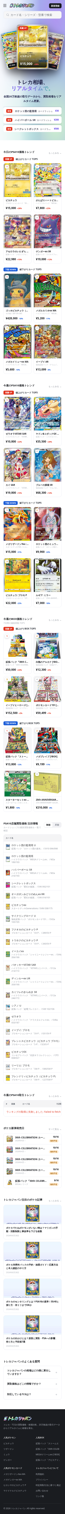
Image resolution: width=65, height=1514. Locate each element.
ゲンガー (7, 1460)
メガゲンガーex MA (12, 1479)
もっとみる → (55, 152)
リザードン (8, 1448)
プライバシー (42, 1479)
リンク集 (40, 1496)
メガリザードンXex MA (14, 1474)
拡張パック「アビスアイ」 (48, 1460)
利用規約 (40, 1474)
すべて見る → (55, 1129)
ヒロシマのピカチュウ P (14, 1485)
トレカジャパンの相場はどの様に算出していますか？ (32, 1372)
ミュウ (6, 1454)
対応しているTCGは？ (32, 1394)
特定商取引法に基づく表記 (48, 1485)
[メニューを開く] (5, 5)
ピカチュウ (8, 1443)
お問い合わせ (42, 1490)
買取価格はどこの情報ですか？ (32, 1384)
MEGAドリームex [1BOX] (48, 1454)
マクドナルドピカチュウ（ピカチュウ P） (23, 1490)
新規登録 (55, 5)
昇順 (57, 824)
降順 (48, 824)
